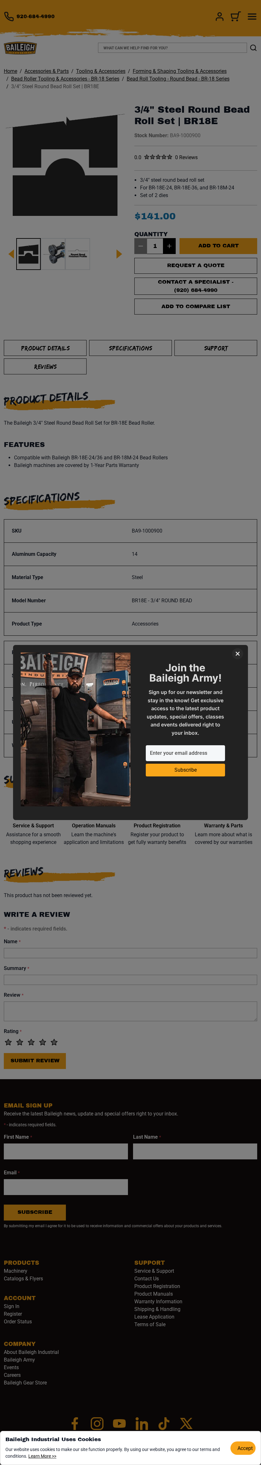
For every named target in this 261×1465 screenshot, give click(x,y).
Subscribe (185, 770)
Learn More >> (42, 1456)
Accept (245, 1448)
